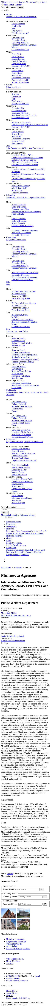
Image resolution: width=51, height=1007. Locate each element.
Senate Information (19, 474)
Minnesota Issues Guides (22, 498)
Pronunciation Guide (20, 80)
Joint (8, 146)
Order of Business (19, 207)
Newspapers (11, 526)
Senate (9, 85)
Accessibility (17, 190)
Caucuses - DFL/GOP (21, 66)
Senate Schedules (19, 218)
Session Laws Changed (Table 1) (25, 359)
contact (10, 874)
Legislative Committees (16, 240)
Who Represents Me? (20, 33)
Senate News (11, 993)
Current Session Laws (21, 326)
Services (18, 552)
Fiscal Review (17, 495)
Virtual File (29, 533)
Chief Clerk (16, 54)
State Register (17, 378)
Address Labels (18, 141)
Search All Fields (10, 904)
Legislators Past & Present (22, 481)
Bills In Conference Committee (24, 277)
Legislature (10, 531)
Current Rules (17, 369)
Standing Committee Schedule (24, 45)
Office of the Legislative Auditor (25, 162)
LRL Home (6, 567)
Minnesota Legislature (13, 5)
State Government (23, 531)
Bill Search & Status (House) (23, 291)
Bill (23, 296)
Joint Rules (16, 75)
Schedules (10, 195)
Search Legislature (8, 7)
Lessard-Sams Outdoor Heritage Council (28, 179)
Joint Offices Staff (19, 188)
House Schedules (19, 204)
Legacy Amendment (20, 193)
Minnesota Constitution (21, 383)
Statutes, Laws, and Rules (17, 331)
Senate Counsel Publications (23, 453)
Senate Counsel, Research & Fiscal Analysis (30, 125)
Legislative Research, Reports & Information (24, 441)
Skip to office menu (27, 2)
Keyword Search (19, 338)
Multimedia (11, 390)
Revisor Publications (20, 458)
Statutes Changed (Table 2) (23, 362)
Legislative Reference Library (24, 160)
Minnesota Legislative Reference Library (18, 515)
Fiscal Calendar (18, 214)
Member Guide (18, 472)
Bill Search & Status (20, 315)
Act (27, 296)
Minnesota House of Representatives (21, 17)
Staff (13, 28)
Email (37, 976)
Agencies (18, 567)
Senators (15, 94)
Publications (11, 439)
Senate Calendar (18, 223)
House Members (18, 24)
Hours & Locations (32, 550)
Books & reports (18, 503)
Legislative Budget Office (22, 155)
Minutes (15, 47)
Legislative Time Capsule (22, 488)
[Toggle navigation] (2, 10)
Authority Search (10, 896)
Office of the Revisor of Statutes (25, 164)
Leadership (16, 26)
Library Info (11, 547)
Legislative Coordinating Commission (27, 157)
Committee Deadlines (20, 49)
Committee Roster (19, 40)
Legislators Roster (19, 470)
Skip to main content (9, 2)
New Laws (16, 500)
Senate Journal (18, 132)
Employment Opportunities (17, 554)
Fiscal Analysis (18, 56)
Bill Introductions (19, 294)
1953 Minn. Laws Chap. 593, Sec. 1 (16, 615)
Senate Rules (17, 134)
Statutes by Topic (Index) (22, 343)
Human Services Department (13, 641)
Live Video (16, 402)
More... (15, 181)
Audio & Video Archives (22, 406)
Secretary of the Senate (21, 122)
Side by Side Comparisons (22, 279)
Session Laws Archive (21, 357)
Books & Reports (13, 522)
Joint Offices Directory (21, 186)
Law (8, 329)
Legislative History (14, 543)
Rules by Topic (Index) (21, 371)
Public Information (19, 61)
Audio (24, 402)
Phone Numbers (13, 978)
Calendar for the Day (20, 209)
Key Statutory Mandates (32, 552)
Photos (14, 411)
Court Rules (16, 387)
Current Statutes (18, 341)
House (9, 14)
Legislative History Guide (22, 479)
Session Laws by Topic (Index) (24, 355)
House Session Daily (20, 465)
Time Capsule (18, 533)
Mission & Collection (15, 550)
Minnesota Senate (13, 87)
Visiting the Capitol (14, 944)
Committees (11, 237)
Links (8, 540)
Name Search (9, 889)
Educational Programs (21, 78)
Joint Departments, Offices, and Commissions (25, 148)
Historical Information (15, 939)
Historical (10, 529)
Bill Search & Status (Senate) (24, 303)
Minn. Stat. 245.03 (8, 613)
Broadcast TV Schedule (21, 233)
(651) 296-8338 (12, 976)
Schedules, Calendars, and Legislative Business (25, 197)
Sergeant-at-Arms (19, 63)
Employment (17, 31)
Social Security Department (12, 636)
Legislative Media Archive (22, 432)
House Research (18, 59)
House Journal (17, 71)
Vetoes (14, 324)
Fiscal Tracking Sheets (21, 298)
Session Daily (17, 409)
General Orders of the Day (22, 225)
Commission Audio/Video (22, 437)
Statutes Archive (18, 345)
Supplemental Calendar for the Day (26, 211)
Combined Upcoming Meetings (25, 230)
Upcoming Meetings (20, 42)
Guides (9, 538)
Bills (8, 282)
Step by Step (11, 545)
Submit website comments (17, 981)
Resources (21, 545)
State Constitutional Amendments (25, 385)
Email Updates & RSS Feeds (18, 998)
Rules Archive (17, 373)
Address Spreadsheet (20, 82)
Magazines (10, 524)
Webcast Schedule (19, 404)
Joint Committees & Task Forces (25, 272)
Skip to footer (41, 2)
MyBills (15, 317)
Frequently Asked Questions (18, 948)
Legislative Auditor (19, 456)
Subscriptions (17, 143)
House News (11, 991)
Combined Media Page (21, 430)
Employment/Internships (16, 941)
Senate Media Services (21, 423)
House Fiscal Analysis (21, 449)
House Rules (17, 73)
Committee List (18, 38)
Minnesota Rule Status (21, 376)
